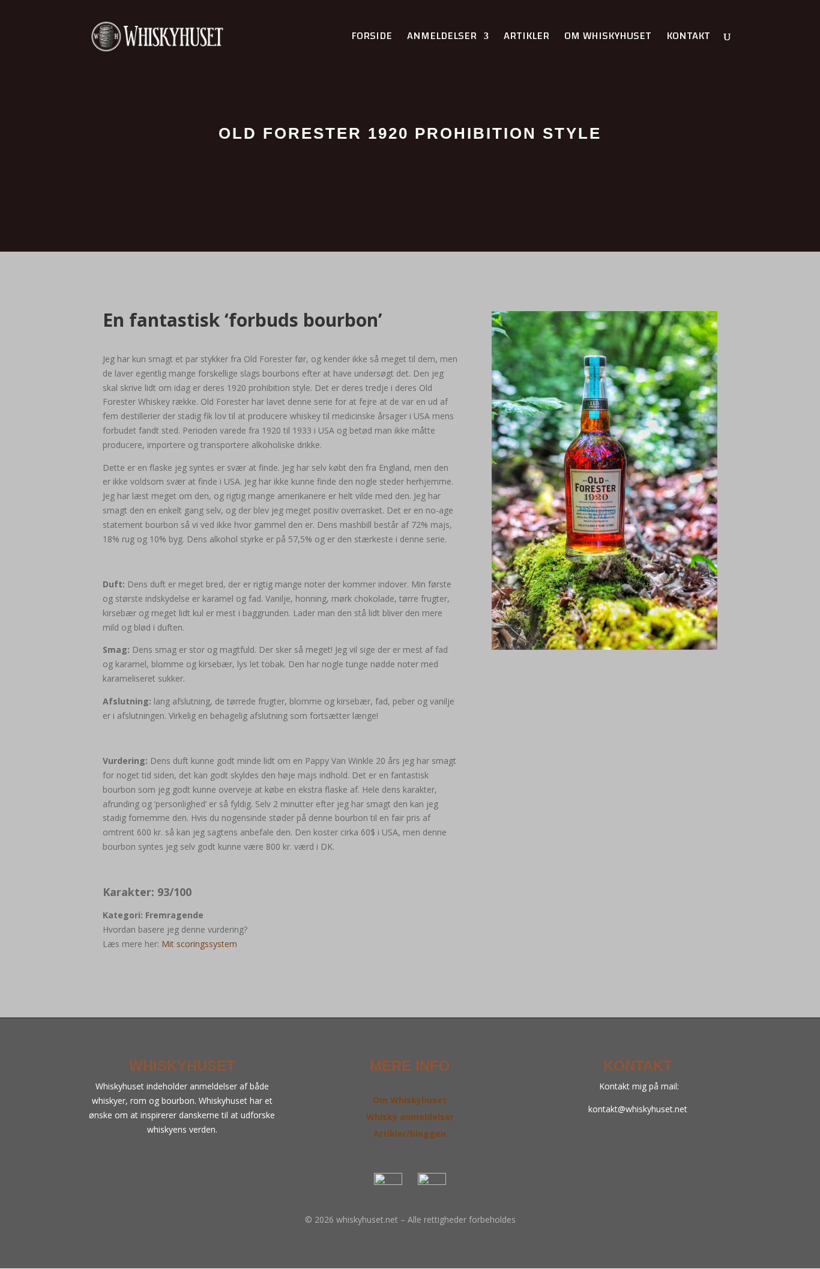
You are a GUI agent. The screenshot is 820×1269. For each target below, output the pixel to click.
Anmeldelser (442, 39)
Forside (371, 39)
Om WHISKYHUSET (607, 39)
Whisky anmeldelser (410, 1116)
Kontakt (688, 39)
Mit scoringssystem (199, 943)
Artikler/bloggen (409, 1133)
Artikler (526, 39)
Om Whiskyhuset (410, 1100)
